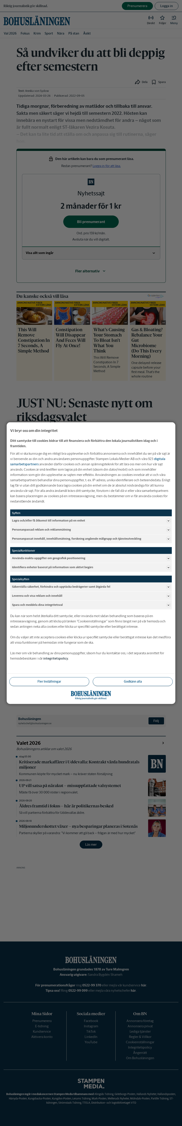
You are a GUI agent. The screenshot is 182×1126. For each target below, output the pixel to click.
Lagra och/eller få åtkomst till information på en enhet (48, 520)
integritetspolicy (55, 658)
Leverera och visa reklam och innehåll (37, 596)
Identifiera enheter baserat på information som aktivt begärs (52, 567)
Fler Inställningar (49, 681)
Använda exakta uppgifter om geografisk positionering (48, 558)
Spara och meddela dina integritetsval (37, 605)
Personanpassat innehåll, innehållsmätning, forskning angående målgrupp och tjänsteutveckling (76, 539)
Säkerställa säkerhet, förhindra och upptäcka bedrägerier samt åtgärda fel (61, 587)
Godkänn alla (133, 681)
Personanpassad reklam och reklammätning (41, 529)
